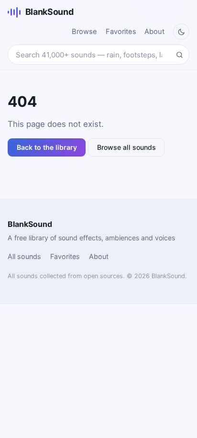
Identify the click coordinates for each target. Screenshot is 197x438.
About (154, 31)
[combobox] (98, 55)
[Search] (179, 54)
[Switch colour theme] (181, 31)
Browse (84, 31)
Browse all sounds (126, 147)
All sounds (24, 256)
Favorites (121, 31)
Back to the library (47, 147)
